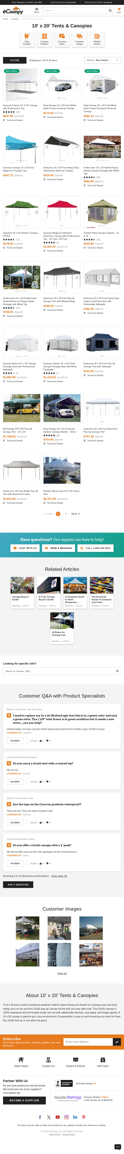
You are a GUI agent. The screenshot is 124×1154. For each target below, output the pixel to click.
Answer (15, 741)
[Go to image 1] (16, 98)
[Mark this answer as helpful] (40, 741)
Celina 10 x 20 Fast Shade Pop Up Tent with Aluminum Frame (20, 492)
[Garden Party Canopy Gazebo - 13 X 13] (102, 212)
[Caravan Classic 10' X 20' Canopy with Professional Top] (21, 85)
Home (5, 19)
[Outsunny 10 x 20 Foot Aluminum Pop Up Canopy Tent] (102, 408)
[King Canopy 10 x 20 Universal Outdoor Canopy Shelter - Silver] (62, 408)
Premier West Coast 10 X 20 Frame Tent (61, 492)
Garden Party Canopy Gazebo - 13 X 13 (101, 234)
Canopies (15, 19)
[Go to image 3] (20, 98)
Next (74, 514)
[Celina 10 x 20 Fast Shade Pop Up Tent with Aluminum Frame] (21, 470)
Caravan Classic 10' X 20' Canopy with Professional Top (20, 107)
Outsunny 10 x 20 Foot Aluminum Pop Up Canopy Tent (100, 430)
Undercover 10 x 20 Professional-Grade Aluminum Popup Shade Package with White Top (20, 301)
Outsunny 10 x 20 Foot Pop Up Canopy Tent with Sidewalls (99, 365)
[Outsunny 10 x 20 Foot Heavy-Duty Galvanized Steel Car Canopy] (62, 147)
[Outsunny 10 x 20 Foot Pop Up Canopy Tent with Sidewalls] (102, 343)
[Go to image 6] (26, 98)
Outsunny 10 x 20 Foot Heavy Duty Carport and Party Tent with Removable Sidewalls (101, 301)
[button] (58, 548)
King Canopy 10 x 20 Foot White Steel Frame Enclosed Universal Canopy (100, 108)
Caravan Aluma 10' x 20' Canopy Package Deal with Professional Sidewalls (19, 366)
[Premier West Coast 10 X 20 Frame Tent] (62, 470)
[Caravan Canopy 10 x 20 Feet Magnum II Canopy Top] (21, 147)
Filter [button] (14, 60)
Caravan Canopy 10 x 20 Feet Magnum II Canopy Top (18, 169)
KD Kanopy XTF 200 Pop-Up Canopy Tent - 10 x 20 (17, 430)
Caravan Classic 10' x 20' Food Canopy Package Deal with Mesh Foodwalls (60, 366)
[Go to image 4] (22, 98)
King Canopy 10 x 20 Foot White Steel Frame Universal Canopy (59, 107)
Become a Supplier (24, 1100)
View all (62, 973)
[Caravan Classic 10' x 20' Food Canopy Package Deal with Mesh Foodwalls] (62, 343)
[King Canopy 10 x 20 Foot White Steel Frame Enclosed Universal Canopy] (102, 85)
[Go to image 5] (24, 98)
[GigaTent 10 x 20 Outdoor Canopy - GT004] (21, 212)
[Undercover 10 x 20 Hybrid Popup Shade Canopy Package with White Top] (102, 147)
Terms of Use (54, 1134)
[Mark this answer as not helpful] (47, 741)
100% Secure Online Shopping (98, 2)
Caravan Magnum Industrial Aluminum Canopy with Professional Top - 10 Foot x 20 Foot (61, 236)
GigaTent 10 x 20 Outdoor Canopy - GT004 (21, 234)
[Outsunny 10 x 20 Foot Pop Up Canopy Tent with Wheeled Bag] (62, 277)
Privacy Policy (69, 1134)
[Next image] (36, 84)
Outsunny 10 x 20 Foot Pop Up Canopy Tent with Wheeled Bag (59, 299)
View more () (59, 876)
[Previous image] (6, 84)
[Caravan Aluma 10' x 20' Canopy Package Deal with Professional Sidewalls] (21, 343)
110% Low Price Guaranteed (63, 2)
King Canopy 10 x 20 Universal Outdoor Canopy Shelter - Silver (59, 430)
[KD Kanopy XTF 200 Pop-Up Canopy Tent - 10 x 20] (21, 408)
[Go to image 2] (18, 98)
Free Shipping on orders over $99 (27, 2)
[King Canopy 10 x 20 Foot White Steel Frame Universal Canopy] (62, 85)
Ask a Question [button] (18, 884)
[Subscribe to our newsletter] (117, 1042)
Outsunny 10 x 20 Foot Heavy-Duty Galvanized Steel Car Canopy (61, 169)
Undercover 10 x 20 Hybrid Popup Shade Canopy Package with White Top (101, 170)
